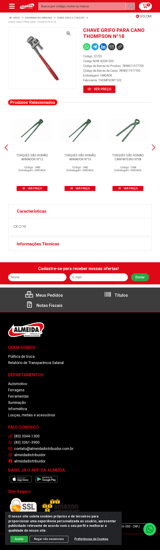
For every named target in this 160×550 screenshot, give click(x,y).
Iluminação (17, 403)
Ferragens (16, 390)
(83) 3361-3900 (26, 442)
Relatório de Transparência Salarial (36, 363)
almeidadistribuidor (29, 455)
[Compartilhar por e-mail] (111, 46)
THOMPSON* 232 (109, 80)
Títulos (121, 295)
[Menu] (12, 6)
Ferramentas (18, 396)
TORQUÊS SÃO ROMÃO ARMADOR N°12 (32, 157)
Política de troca (21, 356)
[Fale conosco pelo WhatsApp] (149, 529)
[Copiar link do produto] (120, 46)
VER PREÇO (102, 89)
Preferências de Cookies (91, 539)
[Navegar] (6, 147)
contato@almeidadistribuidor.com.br (43, 449)
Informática (17, 409)
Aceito (19, 539)
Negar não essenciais (49, 539)
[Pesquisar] (131, 6)
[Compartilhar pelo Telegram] (95, 46)
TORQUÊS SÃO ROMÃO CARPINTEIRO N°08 (128, 157)
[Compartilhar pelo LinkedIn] (103, 46)
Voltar (145, 16)
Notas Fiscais (48, 305)
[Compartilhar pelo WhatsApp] (86, 46)
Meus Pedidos (49, 295)
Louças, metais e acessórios (31, 415)
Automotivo (17, 384)
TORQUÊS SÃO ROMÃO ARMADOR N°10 (80, 157)
